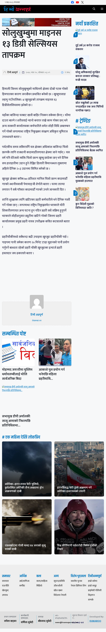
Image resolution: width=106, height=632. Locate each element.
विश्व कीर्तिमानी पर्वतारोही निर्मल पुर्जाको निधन (77, 547)
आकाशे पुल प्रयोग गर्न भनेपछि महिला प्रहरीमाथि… (52, 374)
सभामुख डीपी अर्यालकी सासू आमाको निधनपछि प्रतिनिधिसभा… (16, 421)
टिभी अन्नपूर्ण (12, 72)
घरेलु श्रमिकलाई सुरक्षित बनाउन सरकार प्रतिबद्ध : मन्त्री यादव (87, 76)
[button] (94, 9)
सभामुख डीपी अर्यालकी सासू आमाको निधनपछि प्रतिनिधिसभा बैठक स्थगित (89, 146)
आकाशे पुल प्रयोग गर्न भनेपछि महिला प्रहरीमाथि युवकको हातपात (88, 177)
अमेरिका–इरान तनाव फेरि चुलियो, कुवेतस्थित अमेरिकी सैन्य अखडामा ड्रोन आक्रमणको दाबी (24, 488)
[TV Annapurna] (17, 9)
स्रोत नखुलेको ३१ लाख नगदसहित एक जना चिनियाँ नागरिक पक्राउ (89, 107)
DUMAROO (95, 621)
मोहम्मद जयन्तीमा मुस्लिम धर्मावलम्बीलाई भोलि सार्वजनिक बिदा (17, 374)
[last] (36, 23)
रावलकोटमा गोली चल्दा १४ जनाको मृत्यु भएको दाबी (25, 547)
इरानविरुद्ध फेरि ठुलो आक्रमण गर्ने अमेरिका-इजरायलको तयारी (74, 489)
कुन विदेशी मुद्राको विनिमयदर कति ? (85, 206)
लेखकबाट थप (36, 320)
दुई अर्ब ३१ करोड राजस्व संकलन (87, 47)
